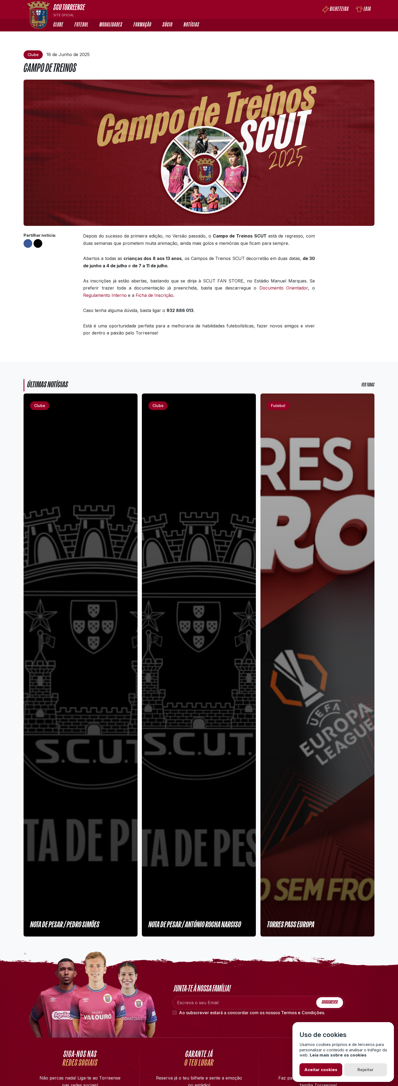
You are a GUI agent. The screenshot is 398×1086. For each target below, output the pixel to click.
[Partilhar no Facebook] (28, 243)
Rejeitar (365, 1069)
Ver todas (367, 385)
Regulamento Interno (105, 295)
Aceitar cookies (320, 1069)
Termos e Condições (302, 1012)
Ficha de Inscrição (154, 295)
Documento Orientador (283, 288)
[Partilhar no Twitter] (38, 243)
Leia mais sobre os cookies (338, 1055)
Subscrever (330, 1002)
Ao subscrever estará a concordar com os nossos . (252, 1012)
